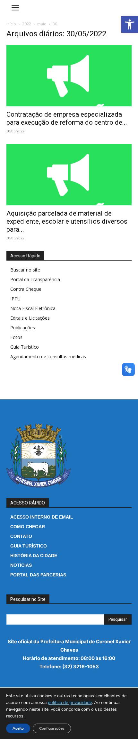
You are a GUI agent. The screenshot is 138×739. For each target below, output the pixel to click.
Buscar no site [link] (25, 270)
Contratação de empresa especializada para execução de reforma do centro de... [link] (66, 118)
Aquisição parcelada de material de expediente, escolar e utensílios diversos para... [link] (66, 221)
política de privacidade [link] (70, 702)
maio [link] (42, 24)
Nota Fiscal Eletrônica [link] (33, 308)
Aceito (18, 728)
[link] (129, 24)
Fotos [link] (16, 337)
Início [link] (11, 24)
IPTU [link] (15, 299)
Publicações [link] (22, 328)
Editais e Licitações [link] (30, 318)
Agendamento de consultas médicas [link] (48, 356)
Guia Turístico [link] (24, 347)
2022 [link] (26, 24)
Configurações (52, 728)
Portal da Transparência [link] (35, 279)
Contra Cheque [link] (25, 289)
